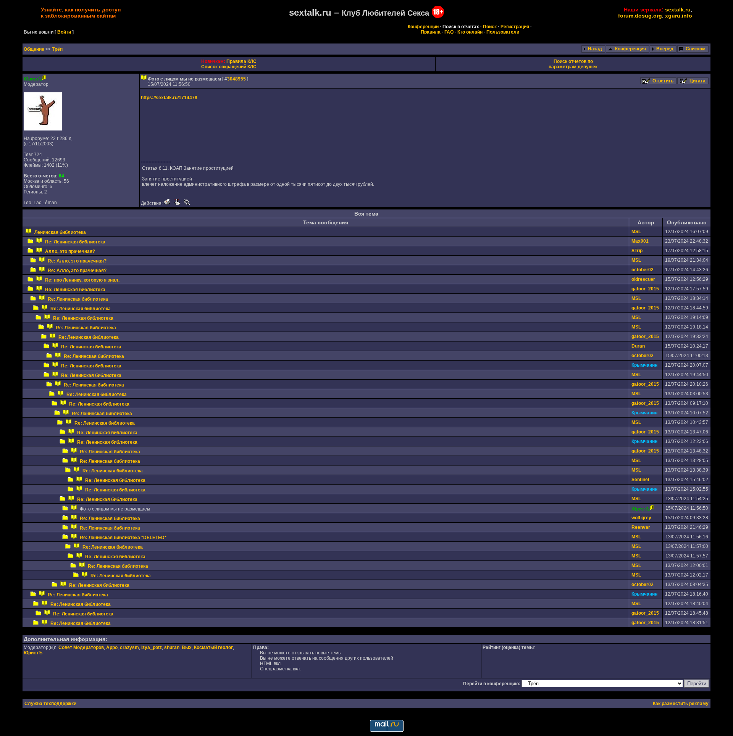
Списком (696, 49)
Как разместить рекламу (681, 703)
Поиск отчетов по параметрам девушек (573, 64)
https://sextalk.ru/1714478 (169, 97)
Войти (64, 32)
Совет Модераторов (81, 647)
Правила (431, 32)
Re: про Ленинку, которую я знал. (82, 280)
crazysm (129, 647)
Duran (638, 346)
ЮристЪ (33, 652)
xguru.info (678, 16)
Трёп (57, 49)
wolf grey (641, 517)
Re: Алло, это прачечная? (77, 261)
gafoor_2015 (645, 289)
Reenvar (640, 527)
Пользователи (502, 32)
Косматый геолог (213, 647)
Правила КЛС (241, 61)
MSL (636, 231)
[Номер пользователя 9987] (43, 129)
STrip (637, 250)
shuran (171, 647)
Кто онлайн (470, 32)
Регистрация (515, 26)
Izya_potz (151, 647)
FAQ (449, 32)
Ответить (663, 81)
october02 (642, 269)
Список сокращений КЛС (229, 66)
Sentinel (640, 479)
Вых (187, 647)
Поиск (490, 26)
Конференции (423, 26)
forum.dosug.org (640, 16)
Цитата (697, 81)
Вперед (665, 49)
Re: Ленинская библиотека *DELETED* (123, 537)
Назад (595, 49)
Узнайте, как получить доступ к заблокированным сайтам (81, 12)
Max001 (640, 241)
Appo (112, 647)
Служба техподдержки (50, 703)
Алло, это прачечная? (70, 251)
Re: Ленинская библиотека (75, 242)
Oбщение (34, 49)
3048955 (236, 79)
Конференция (630, 49)
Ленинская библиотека (60, 232)
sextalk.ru (678, 9)
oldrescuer (643, 279)
